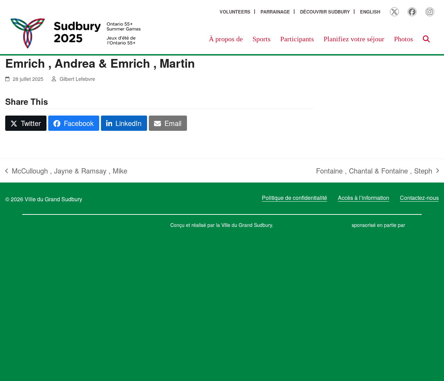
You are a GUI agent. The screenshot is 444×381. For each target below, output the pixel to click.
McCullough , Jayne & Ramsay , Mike (66, 171)
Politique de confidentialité (294, 198)
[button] (426, 39)
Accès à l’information (363, 198)
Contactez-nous (419, 198)
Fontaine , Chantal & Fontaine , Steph (374, 171)
